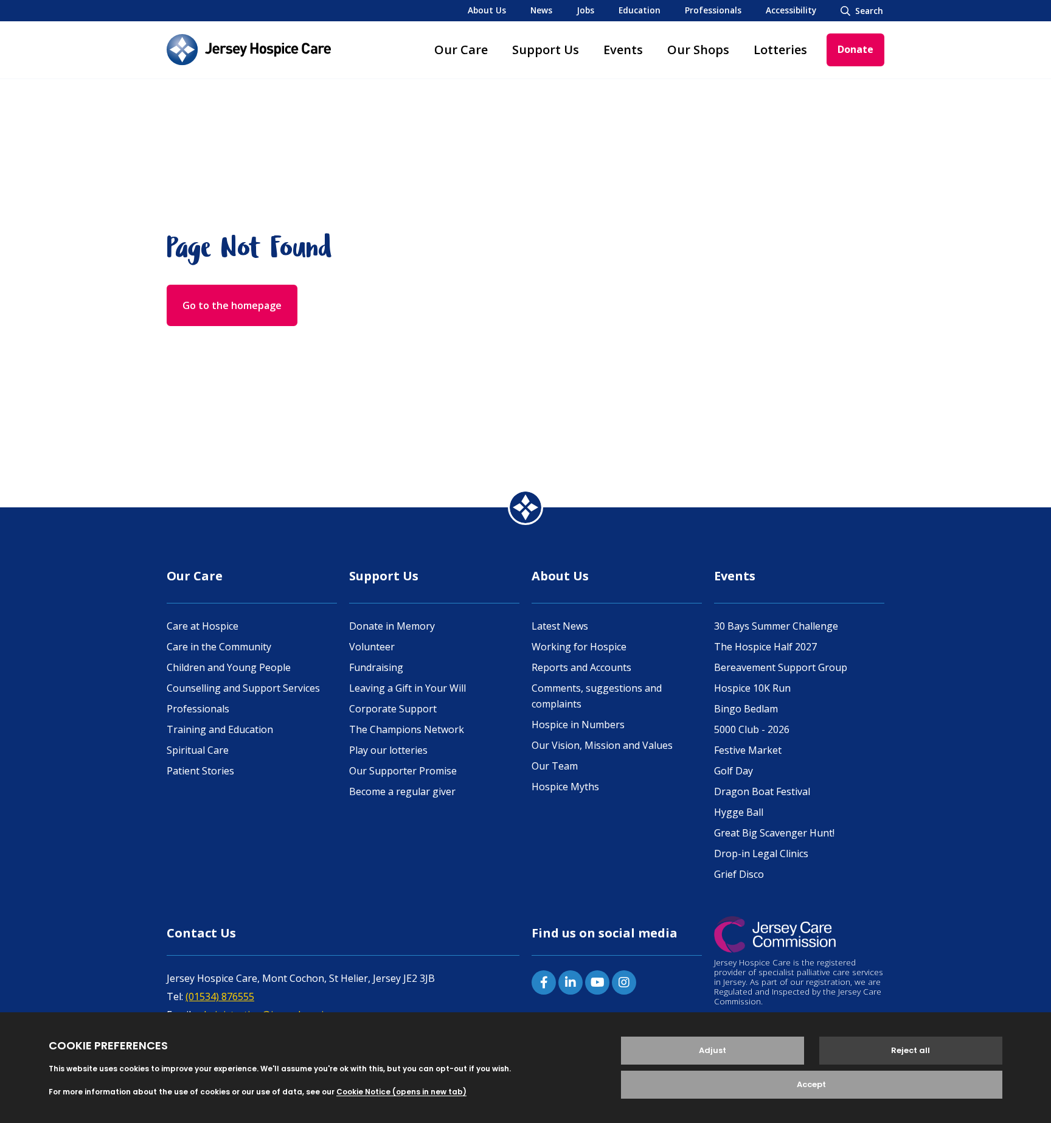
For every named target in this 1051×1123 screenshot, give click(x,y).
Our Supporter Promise (403, 770)
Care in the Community (219, 646)
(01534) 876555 (220, 996)
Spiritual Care (198, 750)
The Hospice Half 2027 (765, 646)
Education (640, 10)
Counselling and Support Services (243, 688)
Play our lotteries (388, 750)
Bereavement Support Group (780, 667)
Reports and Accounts (581, 667)
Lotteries (780, 49)
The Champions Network (406, 729)
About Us (487, 10)
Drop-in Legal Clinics (761, 853)
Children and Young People (229, 667)
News (541, 10)
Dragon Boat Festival (762, 791)
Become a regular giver (402, 791)
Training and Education (220, 729)
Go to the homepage (232, 305)
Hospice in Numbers (578, 724)
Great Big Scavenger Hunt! (774, 833)
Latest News (560, 626)
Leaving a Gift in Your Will (407, 688)
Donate (855, 49)
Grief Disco (739, 874)
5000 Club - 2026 (751, 729)
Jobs (585, 10)
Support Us (545, 49)
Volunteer (372, 646)
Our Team (555, 766)
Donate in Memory (392, 626)
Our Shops (698, 49)
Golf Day (733, 770)
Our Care (461, 49)
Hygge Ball (738, 812)
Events (623, 49)
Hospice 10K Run (752, 688)
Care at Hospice (202, 626)
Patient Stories (200, 770)
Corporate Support (393, 708)
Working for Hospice (579, 646)
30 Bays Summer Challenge (776, 626)
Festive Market (748, 750)
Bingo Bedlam (746, 708)
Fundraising (376, 667)
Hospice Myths (565, 786)
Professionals (713, 10)
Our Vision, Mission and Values (602, 745)
